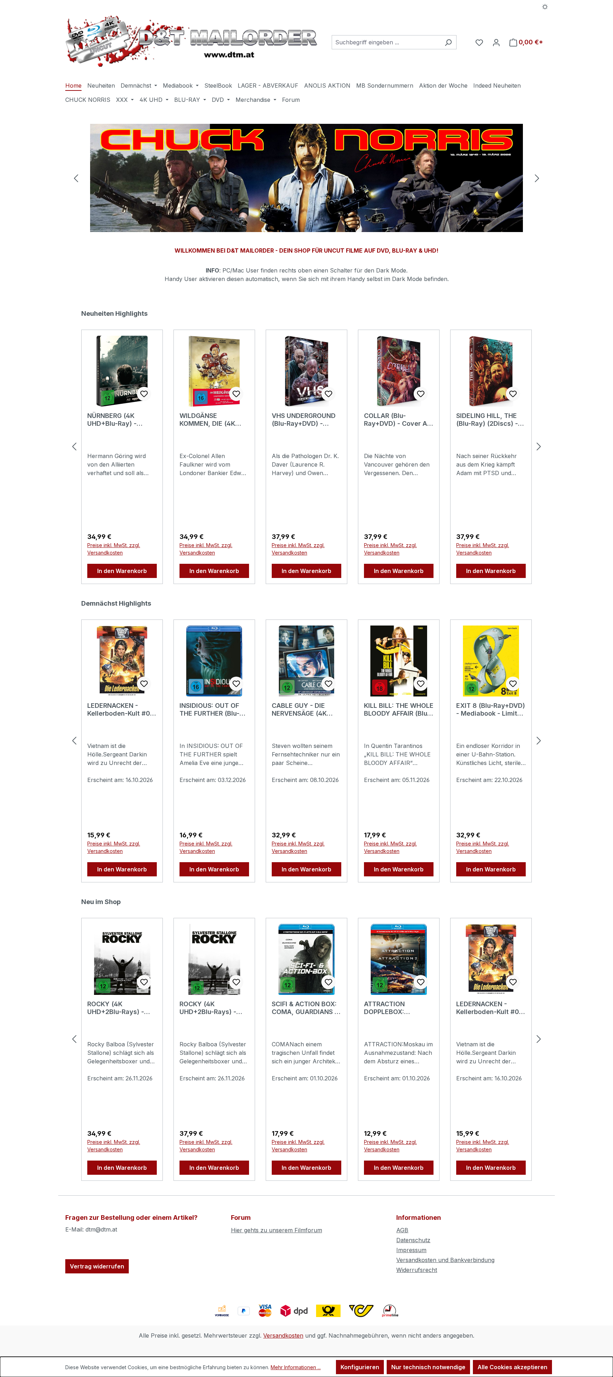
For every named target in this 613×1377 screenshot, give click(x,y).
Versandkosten (283, 1335)
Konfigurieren (360, 1367)
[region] (306, 178)
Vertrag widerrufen (97, 1266)
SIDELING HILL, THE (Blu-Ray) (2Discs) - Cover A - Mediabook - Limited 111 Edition (489, 420)
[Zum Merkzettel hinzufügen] (144, 394)
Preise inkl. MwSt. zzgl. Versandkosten (113, 549)
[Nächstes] (537, 177)
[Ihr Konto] (496, 42)
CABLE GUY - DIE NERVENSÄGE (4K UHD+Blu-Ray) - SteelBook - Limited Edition (302, 709)
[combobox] (386, 42)
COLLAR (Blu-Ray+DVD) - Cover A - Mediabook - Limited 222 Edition (398, 420)
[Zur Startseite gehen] (191, 41)
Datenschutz (413, 1240)
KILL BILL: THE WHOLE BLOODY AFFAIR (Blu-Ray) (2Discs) (398, 709)
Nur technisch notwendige (428, 1367)
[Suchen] (448, 42)
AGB (402, 1230)
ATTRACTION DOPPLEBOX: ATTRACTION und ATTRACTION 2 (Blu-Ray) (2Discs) (395, 1008)
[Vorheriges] (76, 177)
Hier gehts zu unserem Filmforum (276, 1230)
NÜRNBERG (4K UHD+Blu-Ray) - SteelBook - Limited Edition (118, 420)
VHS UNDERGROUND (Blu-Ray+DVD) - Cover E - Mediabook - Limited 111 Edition (304, 420)
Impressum (411, 1250)
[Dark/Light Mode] (545, 6)
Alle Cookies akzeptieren (512, 1367)
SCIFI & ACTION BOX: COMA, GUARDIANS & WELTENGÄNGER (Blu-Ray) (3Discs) (306, 1008)
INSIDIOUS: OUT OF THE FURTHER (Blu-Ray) (209, 709)
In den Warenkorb (122, 570)
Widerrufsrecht (416, 1269)
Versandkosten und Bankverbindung (445, 1259)
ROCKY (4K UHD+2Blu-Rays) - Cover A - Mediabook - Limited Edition (213, 1008)
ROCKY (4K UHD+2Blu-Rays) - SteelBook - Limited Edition (118, 1008)
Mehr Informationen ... (296, 1367)
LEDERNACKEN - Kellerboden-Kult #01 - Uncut (120, 709)
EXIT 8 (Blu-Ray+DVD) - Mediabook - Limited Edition (490, 709)
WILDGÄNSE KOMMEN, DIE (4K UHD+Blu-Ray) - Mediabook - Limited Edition (212, 420)
